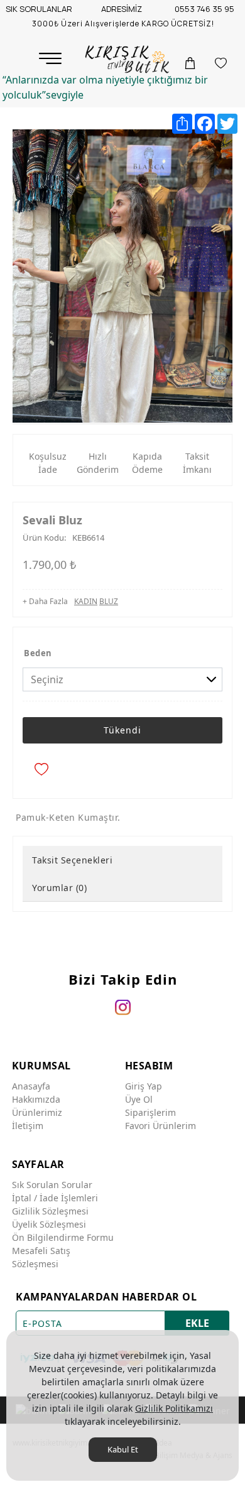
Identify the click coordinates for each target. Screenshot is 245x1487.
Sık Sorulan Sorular (52, 1185)
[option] (122, 276)
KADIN (85, 601)
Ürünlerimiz (37, 1112)
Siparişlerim (150, 1112)
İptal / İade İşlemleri (55, 1198)
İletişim (27, 1126)
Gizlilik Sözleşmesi (50, 1211)
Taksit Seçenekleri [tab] (72, 860)
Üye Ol (139, 1099)
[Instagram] (123, 1008)
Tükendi (122, 730)
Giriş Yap (143, 1086)
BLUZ (108, 601)
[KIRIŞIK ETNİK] (128, 59)
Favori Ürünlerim (160, 1126)
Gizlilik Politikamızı (174, 1408)
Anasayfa (31, 1086)
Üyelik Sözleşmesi (49, 1224)
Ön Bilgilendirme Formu (63, 1237)
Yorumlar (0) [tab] (59, 888)
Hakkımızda (36, 1099)
